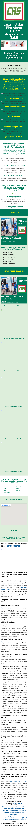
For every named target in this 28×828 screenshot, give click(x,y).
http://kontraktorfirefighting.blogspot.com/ (14, 819)
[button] (3, 44)
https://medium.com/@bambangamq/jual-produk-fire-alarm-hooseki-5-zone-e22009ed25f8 (14, 812)
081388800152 (13, 546)
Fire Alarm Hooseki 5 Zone (9, 608)
